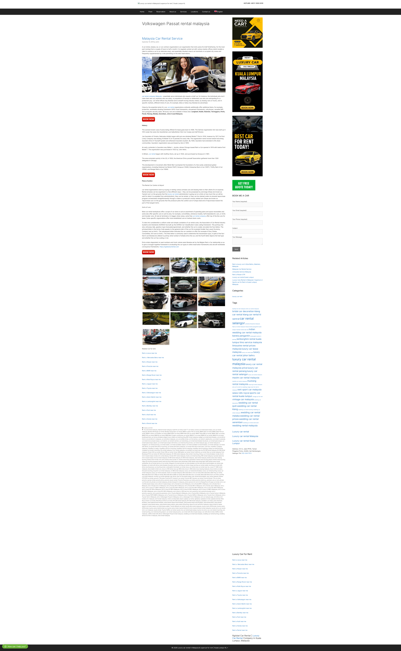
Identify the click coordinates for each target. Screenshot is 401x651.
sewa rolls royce (240, 393)
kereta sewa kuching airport (204, 459)
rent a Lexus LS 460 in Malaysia (208, 489)
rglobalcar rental (205, 499)
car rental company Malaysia (152, 96)
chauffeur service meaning (184, 448)
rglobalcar (197, 499)
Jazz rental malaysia (200, 457)
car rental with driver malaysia (176, 446)
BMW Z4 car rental (218, 435)
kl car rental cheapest (167, 463)
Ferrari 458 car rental (167, 452)
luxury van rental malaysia (255, 374)
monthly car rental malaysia (239, 381)
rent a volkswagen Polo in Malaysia (189, 497)
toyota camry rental (173, 508)
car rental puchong (153, 444)
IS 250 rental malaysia (187, 457)
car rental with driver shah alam (195, 446)
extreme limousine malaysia (252, 324)
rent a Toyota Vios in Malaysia (212, 495)
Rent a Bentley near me (150, 406)
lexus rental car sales (216, 469)
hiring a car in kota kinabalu (207, 454)
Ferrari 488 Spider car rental (182, 452)
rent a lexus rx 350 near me (181, 491)
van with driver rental (208, 512)
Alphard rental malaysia (165, 429)
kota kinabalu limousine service (169, 465)
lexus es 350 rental (167, 469)
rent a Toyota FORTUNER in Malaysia (153, 495)
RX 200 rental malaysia (180, 500)
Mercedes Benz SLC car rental (191, 474)
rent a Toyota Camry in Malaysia (215, 493)
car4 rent (207, 446)
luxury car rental (173, 194)
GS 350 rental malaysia (178, 454)
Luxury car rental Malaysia (245, 436)
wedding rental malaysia (245, 425)
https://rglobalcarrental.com (169, 247)
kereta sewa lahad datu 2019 (200, 461)
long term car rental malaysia (161, 471)
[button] (15, 646)
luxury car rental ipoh (247, 352)
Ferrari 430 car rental (154, 452)
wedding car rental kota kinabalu (193, 514)
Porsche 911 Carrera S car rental (174, 478)
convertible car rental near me (194, 450)
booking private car (147, 437)
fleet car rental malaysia (214, 452)
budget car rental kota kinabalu (207, 437)
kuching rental (161, 467)
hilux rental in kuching (192, 454)
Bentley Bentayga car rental (156, 431)
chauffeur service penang (200, 448)
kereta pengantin (241, 335)
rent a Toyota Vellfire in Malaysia (193, 495)
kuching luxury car (151, 467)
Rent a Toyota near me (149, 388)
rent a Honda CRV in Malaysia (175, 485)
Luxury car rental (240, 431)
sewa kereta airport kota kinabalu (173, 502)
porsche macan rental (171, 480)
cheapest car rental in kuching (151, 450)
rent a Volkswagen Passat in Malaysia (168, 497)
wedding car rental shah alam (251, 422)
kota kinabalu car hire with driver (196, 463)
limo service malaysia (251, 342)
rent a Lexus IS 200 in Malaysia (170, 489)
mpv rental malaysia (212, 476)
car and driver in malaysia (153, 439)
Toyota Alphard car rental (177, 506)
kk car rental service (155, 463)
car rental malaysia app (200, 443)
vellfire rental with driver (155, 514)
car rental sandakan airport (178, 444)
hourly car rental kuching (193, 456)
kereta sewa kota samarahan (187, 459)
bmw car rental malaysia (252, 308)
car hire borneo (193, 439)
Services (183, 12)
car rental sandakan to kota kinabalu (196, 444)
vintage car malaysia (243, 399)
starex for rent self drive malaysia (199, 504)
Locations (194, 12)
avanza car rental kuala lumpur (203, 429)
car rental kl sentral (173, 441)
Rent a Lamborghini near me (151, 401)
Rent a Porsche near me (150, 366)
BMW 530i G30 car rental (187, 433)
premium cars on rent (213, 480)
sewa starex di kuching (182, 504)
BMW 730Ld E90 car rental (203, 433)
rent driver (217, 497)
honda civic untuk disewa (161, 456)
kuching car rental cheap (186, 465)
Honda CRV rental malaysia (177, 456)
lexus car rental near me (202, 467)
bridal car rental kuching (179, 437)
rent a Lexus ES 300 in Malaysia (194, 487)
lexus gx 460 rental (179, 469)
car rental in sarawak (219, 439)
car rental (171, 107)
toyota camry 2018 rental (209, 506)
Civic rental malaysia (178, 450)
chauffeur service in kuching (167, 448)
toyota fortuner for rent (185, 508)
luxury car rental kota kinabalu (193, 471)
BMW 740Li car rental (218, 433)
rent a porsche (193, 491)
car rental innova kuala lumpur (150, 441)
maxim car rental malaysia (174, 472)
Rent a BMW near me (149, 371)
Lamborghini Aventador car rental (175, 467)
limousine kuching (147, 471)
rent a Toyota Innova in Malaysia (173, 495)
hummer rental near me (242, 329)
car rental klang (183, 441)
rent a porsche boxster (204, 491)
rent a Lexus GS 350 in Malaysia (151, 489)
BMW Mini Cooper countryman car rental (177, 435)
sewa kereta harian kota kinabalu (193, 502)
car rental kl (163, 441)
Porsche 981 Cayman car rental (194, 478)
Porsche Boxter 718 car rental (212, 478)
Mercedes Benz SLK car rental (210, 474)
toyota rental (157, 510)
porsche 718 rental (159, 478)
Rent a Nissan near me (149, 362)
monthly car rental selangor (161, 476)
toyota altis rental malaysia (193, 506)
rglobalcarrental (215, 499)
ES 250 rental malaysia (210, 450)
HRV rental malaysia (207, 456)
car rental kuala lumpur (215, 441)
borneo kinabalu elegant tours (162, 437)
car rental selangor (213, 444)
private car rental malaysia (159, 482)
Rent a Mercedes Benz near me (153, 357)
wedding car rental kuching (211, 514)
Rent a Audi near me (149, 414)
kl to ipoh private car (180, 463)
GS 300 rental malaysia (164, 454)
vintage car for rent (258, 396)
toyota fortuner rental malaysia (202, 508)
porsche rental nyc (200, 480)
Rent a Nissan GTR (238, 274)
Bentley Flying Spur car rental (173, 431)
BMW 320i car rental (206, 431)
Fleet (150, 12)
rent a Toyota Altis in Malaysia (197, 493)
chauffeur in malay (153, 448)
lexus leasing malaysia (202, 469)
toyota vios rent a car (203, 510)
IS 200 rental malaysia (174, 457)
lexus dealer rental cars (154, 469)
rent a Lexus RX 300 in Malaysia (163, 491)
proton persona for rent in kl (193, 482)
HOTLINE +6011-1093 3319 (253, 3)
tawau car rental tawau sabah (161, 506)
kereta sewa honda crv (171, 459)
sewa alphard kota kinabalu (155, 502)
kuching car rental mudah (201, 465)
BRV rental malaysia (192, 437)
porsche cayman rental (148, 480)
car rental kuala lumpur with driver (167, 443)
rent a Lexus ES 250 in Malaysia (175, 487)
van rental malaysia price (173, 512)
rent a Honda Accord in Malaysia (181, 484)
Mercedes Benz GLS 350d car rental (152, 474)
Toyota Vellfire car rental (169, 510)
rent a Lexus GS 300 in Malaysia (213, 487)
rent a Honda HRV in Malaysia (193, 485)
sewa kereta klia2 (209, 502)
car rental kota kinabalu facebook (198, 441)
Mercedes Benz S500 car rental (173, 474)
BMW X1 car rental (195, 435)
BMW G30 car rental (148, 435)
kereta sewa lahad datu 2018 (182, 461)
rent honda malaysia (161, 499)
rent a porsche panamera (160, 493)
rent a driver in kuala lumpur (163, 484)
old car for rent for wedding (239, 387)
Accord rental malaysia (150, 429)
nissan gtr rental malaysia (255, 384)
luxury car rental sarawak (159, 472)
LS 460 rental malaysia (177, 471)
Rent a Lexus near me (149, 353)
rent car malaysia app (207, 497)
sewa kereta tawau (153, 504)
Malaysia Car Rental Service (162, 38)
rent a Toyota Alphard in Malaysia (177, 493)
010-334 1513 (246, 453)
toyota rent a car (216, 508)
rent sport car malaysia (249, 389)
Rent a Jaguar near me (150, 384)
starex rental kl (213, 504)
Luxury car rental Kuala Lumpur (243, 277)
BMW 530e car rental (173, 433)
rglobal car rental (189, 499)
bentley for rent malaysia (239, 308)
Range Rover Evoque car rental (210, 482)
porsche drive (160, 480)
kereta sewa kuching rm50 (166, 461)
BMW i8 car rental (159, 435)
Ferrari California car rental (198, 452)
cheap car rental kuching (215, 448)
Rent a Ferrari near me (149, 423)
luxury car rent (148, 428)
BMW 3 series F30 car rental (191, 431)
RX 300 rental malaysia (194, 500)
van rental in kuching (216, 510)
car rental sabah (164, 444)
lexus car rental (190, 467)
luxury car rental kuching (210, 471)
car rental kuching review (185, 443)
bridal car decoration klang (246, 311)
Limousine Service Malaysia (241, 272)
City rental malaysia (166, 450)
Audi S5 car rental (177, 429)
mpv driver (173, 476)
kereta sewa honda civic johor (156, 459)
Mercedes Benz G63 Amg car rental (211, 472)
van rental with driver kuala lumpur (192, 512)
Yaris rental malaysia (164, 515)
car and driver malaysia (168, 439)
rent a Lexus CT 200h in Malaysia (155, 487)
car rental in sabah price (205, 439)
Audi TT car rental (188, 429)
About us (172, 12)
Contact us (206, 12)
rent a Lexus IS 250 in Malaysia (189, 489)
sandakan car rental (207, 500)
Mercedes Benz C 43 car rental (192, 472)
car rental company (199, 216)
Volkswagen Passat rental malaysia (172, 514)
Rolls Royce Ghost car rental (164, 500)
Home (142, 12)
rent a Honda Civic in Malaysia (157, 485)
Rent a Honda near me (149, 419)
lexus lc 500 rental (190, 469)
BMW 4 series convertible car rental (156, 433)
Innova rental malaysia (160, 457)
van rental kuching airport (158, 512)
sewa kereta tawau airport (167, 504)
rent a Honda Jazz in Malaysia (211, 485)
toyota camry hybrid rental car (158, 508)
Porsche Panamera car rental (186, 480)
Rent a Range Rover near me (152, 375)
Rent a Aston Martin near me (151, 397)
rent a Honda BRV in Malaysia (200, 484)
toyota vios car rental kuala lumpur (187, 510)
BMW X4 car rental (206, 435)
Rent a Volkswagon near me (151, 392)
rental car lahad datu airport (175, 499)
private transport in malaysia (176, 482)
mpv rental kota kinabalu (199, 476)
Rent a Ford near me (149, 410)
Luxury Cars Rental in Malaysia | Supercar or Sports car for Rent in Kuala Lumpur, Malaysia (247, 282)
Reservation (160, 12)
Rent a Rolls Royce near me (151, 379)
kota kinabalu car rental (213, 463)
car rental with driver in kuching (158, 446)
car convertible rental (182, 439)
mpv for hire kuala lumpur (184, 476)
